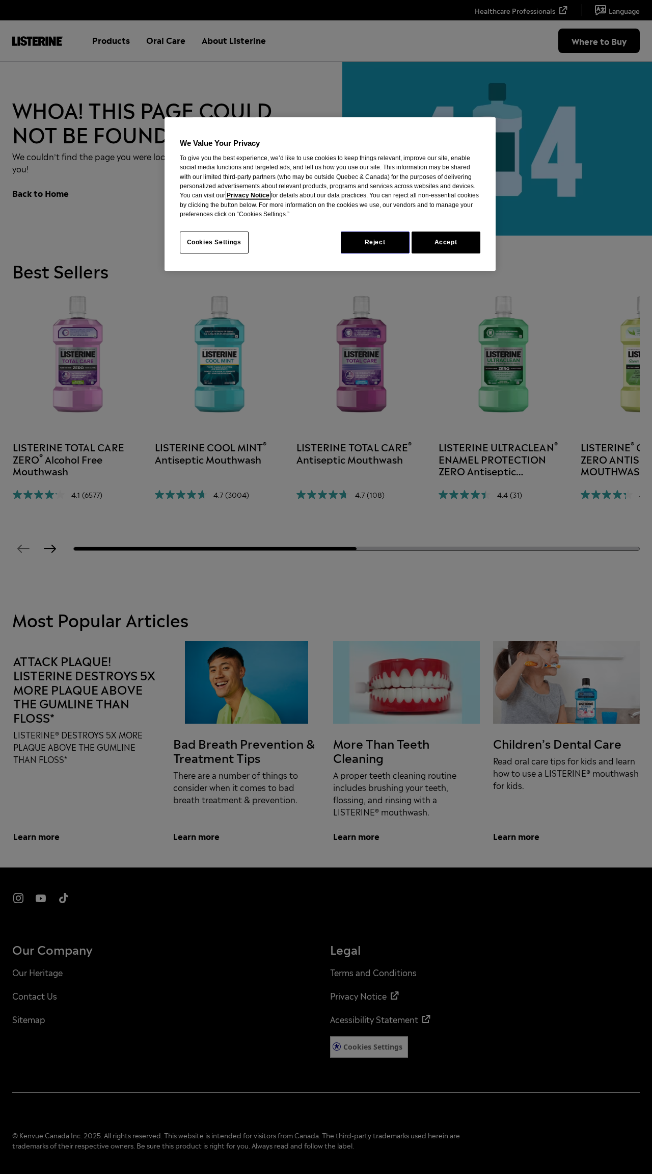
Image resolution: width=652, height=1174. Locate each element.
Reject (375, 242)
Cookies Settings (214, 242)
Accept (445, 242)
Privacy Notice (248, 195)
